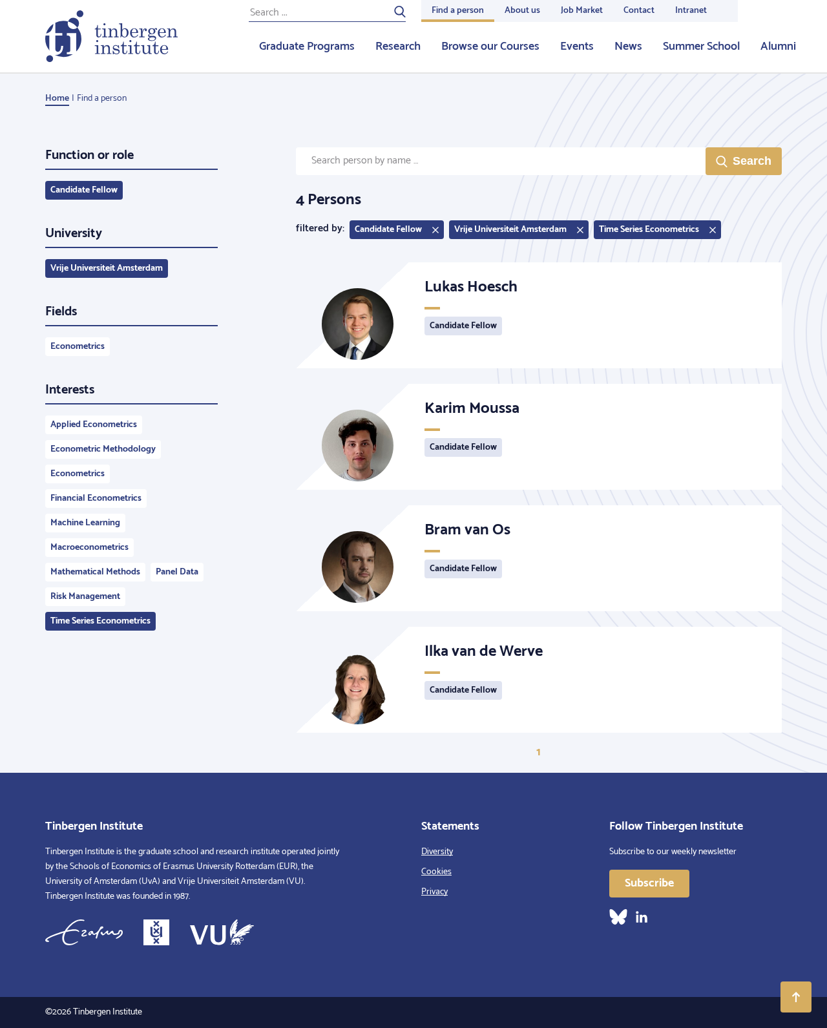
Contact (638, 10)
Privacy (434, 892)
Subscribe (649, 883)
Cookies (436, 872)
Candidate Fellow (84, 190)
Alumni (778, 46)
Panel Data (177, 572)
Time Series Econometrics (100, 621)
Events (577, 46)
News (628, 46)
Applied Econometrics (93, 424)
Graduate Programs (307, 46)
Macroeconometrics (89, 547)
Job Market (582, 10)
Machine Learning (85, 523)
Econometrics (77, 346)
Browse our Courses (490, 46)
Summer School (701, 46)
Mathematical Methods (95, 572)
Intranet (691, 10)
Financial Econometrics (95, 498)
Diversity (437, 851)
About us (522, 10)
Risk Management (85, 596)
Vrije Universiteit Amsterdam (106, 268)
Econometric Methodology (103, 449)
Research (398, 46)
